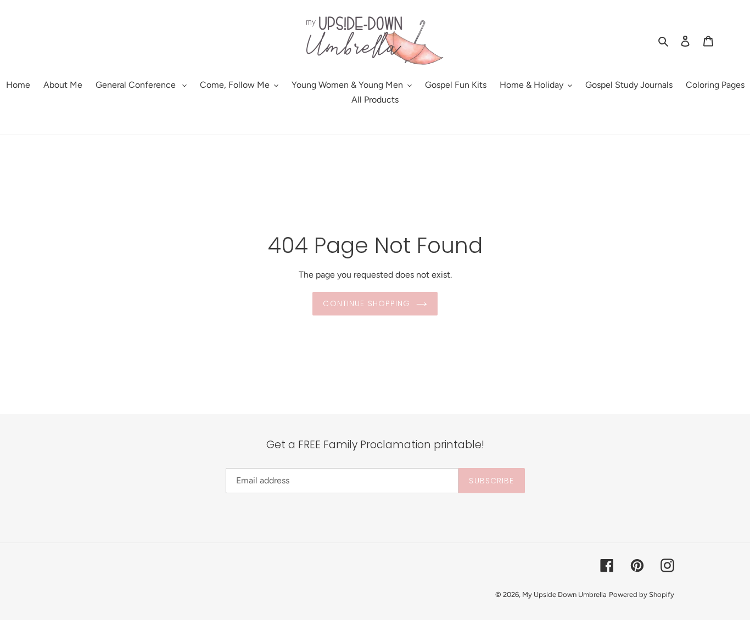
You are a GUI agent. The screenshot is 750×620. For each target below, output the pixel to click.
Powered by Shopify (641, 594)
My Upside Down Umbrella (564, 594)
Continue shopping (366, 303)
